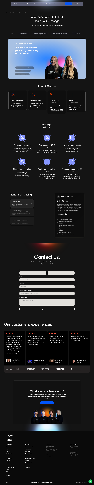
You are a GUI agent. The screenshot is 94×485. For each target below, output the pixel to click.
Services (8, 451)
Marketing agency (10, 467)
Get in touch (8, 471)
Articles (7, 462)
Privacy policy (9, 458)
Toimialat (8, 469)
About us (8, 456)
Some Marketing (28, 462)
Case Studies (9, 453)
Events (26, 456)
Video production (29, 449)
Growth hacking (28, 465)
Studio (7, 465)
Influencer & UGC (29, 446)
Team (7, 449)
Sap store (8, 460)
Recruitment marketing (30, 458)
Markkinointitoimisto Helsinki (10, 474)
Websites (27, 460)
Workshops (27, 467)
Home (7, 446)
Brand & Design (28, 453)
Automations (28, 451)
